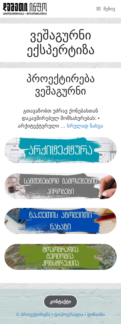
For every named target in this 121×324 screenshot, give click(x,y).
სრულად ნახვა (85, 126)
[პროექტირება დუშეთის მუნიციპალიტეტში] (25, 9)
